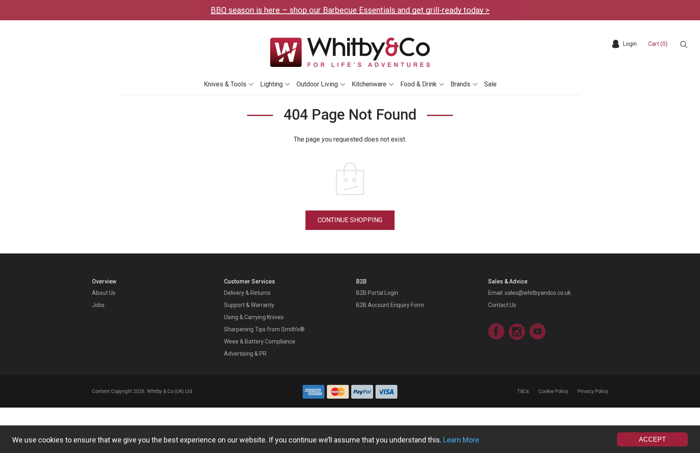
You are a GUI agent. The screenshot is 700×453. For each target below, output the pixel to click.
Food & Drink (418, 84)
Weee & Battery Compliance (259, 341)
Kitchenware (369, 84)
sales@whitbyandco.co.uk (538, 293)
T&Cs (523, 391)
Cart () (658, 44)
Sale (490, 84)
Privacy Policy (593, 391)
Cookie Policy (553, 391)
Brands (460, 84)
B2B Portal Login (377, 293)
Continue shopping (350, 220)
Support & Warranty (249, 305)
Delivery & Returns (247, 293)
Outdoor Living (317, 84)
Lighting (271, 84)
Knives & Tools (225, 84)
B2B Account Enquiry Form (390, 305)
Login (630, 44)
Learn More (461, 440)
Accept (652, 439)
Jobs (98, 305)
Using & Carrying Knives (254, 317)
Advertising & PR (245, 353)
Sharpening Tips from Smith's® (264, 329)
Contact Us (502, 305)
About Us (103, 293)
